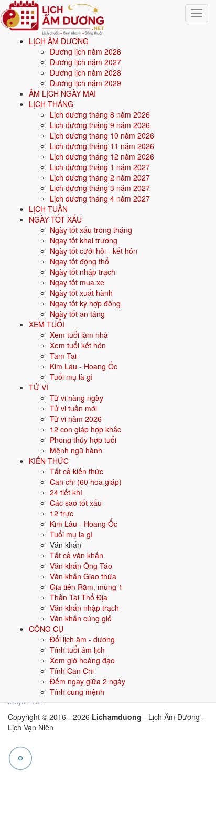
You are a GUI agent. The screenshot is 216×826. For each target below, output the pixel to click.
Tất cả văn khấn (76, 555)
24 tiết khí (66, 492)
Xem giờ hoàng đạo (82, 660)
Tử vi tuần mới (73, 408)
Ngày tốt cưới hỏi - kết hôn (93, 251)
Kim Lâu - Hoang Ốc (83, 366)
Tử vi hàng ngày (76, 398)
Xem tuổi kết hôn (78, 345)
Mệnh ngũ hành (76, 450)
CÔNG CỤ (46, 628)
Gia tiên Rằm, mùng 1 (86, 586)
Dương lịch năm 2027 (85, 62)
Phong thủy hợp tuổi (83, 440)
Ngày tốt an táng (77, 314)
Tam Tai (63, 356)
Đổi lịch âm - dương (82, 639)
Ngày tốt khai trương (83, 240)
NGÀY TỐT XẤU (55, 219)
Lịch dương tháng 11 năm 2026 (102, 146)
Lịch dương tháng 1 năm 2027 (100, 167)
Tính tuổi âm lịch (77, 649)
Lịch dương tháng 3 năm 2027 (100, 188)
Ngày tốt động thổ (79, 261)
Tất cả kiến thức (76, 471)
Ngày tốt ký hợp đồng (85, 303)
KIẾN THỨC (49, 461)
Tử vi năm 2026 (76, 419)
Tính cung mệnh (77, 691)
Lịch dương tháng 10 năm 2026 (102, 135)
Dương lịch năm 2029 (85, 83)
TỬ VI (38, 387)
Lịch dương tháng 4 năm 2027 (100, 198)
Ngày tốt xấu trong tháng (91, 230)
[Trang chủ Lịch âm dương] (52, 16)
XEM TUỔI (46, 324)
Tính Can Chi (72, 670)
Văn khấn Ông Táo (81, 565)
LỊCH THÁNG (51, 104)
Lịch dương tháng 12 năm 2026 (102, 156)
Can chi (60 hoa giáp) (86, 481)
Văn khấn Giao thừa (83, 576)
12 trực (61, 513)
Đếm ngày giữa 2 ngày (87, 681)
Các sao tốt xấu (76, 502)
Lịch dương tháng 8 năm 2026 (100, 114)
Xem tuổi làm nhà (79, 335)
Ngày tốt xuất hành (81, 293)
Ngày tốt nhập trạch (82, 272)
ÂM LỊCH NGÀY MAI (62, 93)
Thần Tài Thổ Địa (78, 597)
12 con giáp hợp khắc (85, 429)
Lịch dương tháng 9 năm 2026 (100, 125)
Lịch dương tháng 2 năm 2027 (100, 177)
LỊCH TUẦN (48, 209)
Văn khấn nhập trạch (84, 607)
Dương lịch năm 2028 (85, 72)
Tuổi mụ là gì (71, 377)
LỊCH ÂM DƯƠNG (59, 41)
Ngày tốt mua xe (77, 282)
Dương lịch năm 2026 (85, 51)
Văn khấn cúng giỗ (81, 618)
